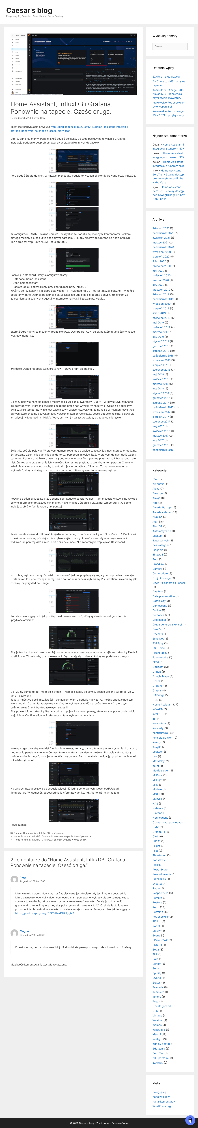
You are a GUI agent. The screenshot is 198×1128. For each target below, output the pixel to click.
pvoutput (158, 883)
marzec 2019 (161, 332)
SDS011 (157, 944)
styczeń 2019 (161, 341)
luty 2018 (158, 388)
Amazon (158, 493)
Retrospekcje (161, 916)
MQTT (156, 794)
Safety (157, 930)
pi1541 (156, 841)
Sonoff (157, 963)
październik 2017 (163, 407)
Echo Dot (158, 638)
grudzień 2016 (161, 445)
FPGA (156, 662)
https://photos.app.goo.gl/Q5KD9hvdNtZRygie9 (44, 913)
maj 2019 (158, 322)
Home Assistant (31, 833)
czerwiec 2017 (161, 421)
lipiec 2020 (159, 261)
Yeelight (157, 1039)
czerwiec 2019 (161, 317)
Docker (157, 610)
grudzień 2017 (161, 397)
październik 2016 (163, 449)
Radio (156, 888)
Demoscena (160, 605)
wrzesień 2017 (161, 412)
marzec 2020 (161, 280)
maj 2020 (158, 270)
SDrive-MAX (160, 940)
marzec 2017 (160, 435)
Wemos (157, 1025)
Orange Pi (159, 831)
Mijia (155, 784)
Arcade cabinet (162, 512)
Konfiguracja (57, 833)
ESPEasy (158, 643)
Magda (24, 931)
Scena (156, 935)
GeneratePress (120, 1123)
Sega (156, 949)
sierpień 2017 (161, 416)
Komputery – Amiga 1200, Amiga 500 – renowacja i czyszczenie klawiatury (168, 94)
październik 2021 (163, 233)
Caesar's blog (29, 10)
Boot (155, 559)
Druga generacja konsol (167, 624)
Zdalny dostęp (161, 1043)
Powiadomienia (162, 874)
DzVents (158, 634)
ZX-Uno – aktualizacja (166, 76)
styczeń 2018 (161, 393)
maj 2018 (158, 374)
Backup (157, 535)
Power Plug (160, 869)
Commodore (160, 573)
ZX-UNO (158, 1062)
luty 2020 (158, 284)
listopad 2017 (161, 402)
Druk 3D (158, 629)
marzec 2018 (160, 383)
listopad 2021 (161, 228)
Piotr (23, 877)
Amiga (156, 498)
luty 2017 (158, 440)
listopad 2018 (161, 350)
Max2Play (159, 761)
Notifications (160, 817)
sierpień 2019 (161, 308)
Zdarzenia (159, 1048)
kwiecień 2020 (162, 275)
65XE (156, 479)
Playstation (159, 855)
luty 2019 (158, 336)
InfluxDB (45, 833)
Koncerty (158, 728)
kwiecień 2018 (161, 379)
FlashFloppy (160, 652)
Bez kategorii (161, 545)
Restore (157, 902)
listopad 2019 (161, 294)
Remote (157, 897)
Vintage (157, 1015)
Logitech (158, 751)
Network (158, 808)
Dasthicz (158, 591)
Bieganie (158, 549)
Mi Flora (157, 775)
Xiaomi (157, 1034)
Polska (157, 864)
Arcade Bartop (162, 507)
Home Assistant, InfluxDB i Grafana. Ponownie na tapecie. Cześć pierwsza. (52, 836)
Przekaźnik (159, 879)
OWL (156, 836)
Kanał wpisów (161, 1096)
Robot (156, 926)
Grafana (18, 833)
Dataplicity (159, 600)
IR (154, 718)
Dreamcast (159, 619)
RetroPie (158, 911)
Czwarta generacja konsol (169, 582)
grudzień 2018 (161, 346)
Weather (158, 1020)
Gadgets (158, 666)
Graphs (157, 690)
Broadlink (158, 564)
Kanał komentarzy (164, 1101)
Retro (156, 907)
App (155, 502)
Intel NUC (158, 714)
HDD (155, 699)
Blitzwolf (158, 554)
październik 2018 (163, 355)
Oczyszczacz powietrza (167, 822)
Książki (157, 747)
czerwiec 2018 (161, 369)
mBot (156, 765)
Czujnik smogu (162, 578)
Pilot (155, 850)
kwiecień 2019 (161, 327)
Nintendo (158, 813)
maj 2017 (158, 426)
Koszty (157, 742)
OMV (156, 827)
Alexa (156, 488)
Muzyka (157, 798)
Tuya (156, 1001)
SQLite (157, 977)
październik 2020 (163, 247)
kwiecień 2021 (161, 237)
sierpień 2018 (161, 365)
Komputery (159, 723)
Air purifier (159, 484)
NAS (155, 803)
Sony (156, 968)
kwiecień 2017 (161, 431)
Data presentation (164, 596)
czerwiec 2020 (162, 266)
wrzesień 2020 (162, 251)
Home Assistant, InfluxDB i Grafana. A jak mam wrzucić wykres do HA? (50, 839)
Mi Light (157, 780)
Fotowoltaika (160, 657)
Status (157, 982)
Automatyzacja (162, 531)
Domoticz (158, 615)
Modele (157, 789)
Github (157, 671)
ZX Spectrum (161, 1058)
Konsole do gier (162, 737)
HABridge (158, 695)
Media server (161, 770)
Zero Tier (158, 1053)
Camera (157, 568)
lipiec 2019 (159, 313)
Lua (155, 756)
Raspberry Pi (160, 893)
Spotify (157, 973)
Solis (155, 959)
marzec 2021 (160, 242)
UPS (155, 1010)
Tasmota (158, 987)
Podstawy (159, 860)
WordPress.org (162, 1106)
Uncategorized (162, 1006)
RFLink (157, 921)
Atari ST (157, 526)
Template (158, 992)
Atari (155, 521)
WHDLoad (159, 1029)
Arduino (157, 516)
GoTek (156, 681)
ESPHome (159, 648)
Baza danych (161, 540)
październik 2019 (163, 299)
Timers (157, 996)
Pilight (156, 845)
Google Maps (161, 676)
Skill (155, 954)
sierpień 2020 (161, 256)
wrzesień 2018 (161, 360)
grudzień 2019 (161, 289)
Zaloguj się (159, 1092)
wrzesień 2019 (162, 303)
